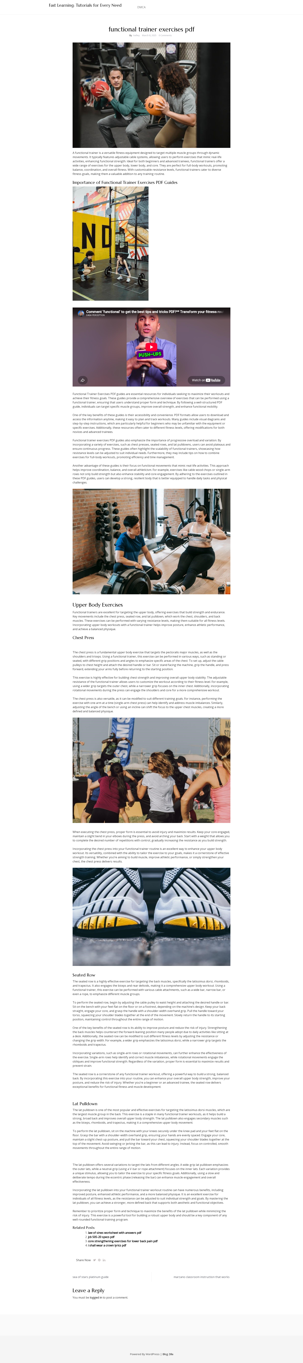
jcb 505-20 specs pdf (101, 1237)
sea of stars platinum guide (91, 1277)
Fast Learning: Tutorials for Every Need (85, 5)
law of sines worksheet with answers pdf (114, 1233)
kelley (136, 35)
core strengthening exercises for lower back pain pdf (123, 1241)
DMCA (141, 7)
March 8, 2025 (149, 35)
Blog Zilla (168, 1354)
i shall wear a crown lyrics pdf (107, 1245)
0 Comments (165, 35)
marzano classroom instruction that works (202, 1277)
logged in (96, 1297)
